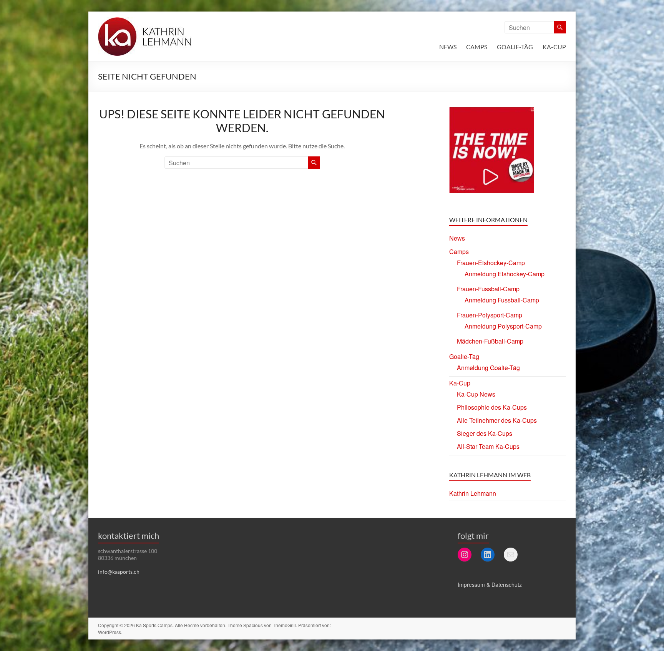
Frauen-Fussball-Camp (488, 288)
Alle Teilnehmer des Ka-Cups (497, 420)
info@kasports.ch (118, 571)
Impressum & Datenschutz (490, 584)
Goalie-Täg (515, 46)
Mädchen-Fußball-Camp (490, 341)
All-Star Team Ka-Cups (488, 446)
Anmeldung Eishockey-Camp (504, 273)
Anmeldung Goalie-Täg (488, 367)
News (447, 46)
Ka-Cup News (476, 394)
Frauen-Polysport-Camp (489, 315)
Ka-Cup (554, 46)
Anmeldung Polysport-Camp (503, 326)
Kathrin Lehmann (472, 493)
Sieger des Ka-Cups (484, 433)
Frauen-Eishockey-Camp (491, 262)
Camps (476, 46)
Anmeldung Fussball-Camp (502, 300)
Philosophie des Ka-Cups (492, 407)
